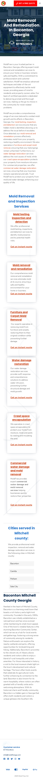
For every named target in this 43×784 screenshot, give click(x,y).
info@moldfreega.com (12, 755)
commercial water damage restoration (19, 168)
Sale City (14, 586)
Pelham (13, 579)
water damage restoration (14, 153)
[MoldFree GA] (3, 3)
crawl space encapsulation (18, 159)
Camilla (13, 571)
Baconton (14, 563)
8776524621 (24, 44)
